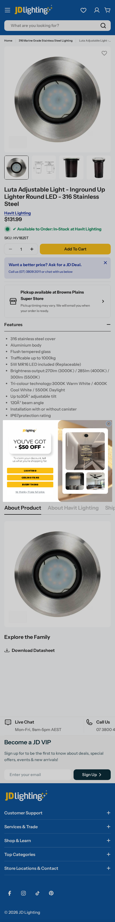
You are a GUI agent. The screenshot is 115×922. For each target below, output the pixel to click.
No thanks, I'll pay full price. (30, 492)
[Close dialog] (108, 423)
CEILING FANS (30, 477)
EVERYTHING (30, 484)
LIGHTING (30, 470)
